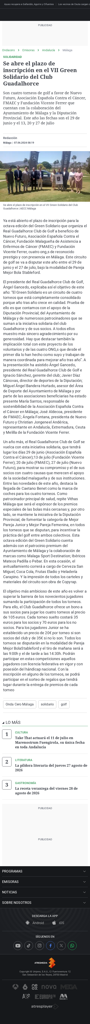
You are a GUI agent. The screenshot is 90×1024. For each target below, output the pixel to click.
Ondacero (8, 50)
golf (64, 704)
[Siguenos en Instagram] (39, 945)
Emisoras (28, 50)
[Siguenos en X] (61, 945)
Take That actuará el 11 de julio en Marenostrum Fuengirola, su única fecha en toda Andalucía (50, 742)
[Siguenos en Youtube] (17, 945)
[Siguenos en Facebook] (50, 945)
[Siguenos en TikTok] (28, 945)
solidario (47, 704)
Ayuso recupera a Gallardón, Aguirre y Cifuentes (29, 4)
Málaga (67, 50)
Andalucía (48, 50)
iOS (61, 923)
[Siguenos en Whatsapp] (72, 945)
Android (38, 923)
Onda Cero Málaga (20, 704)
